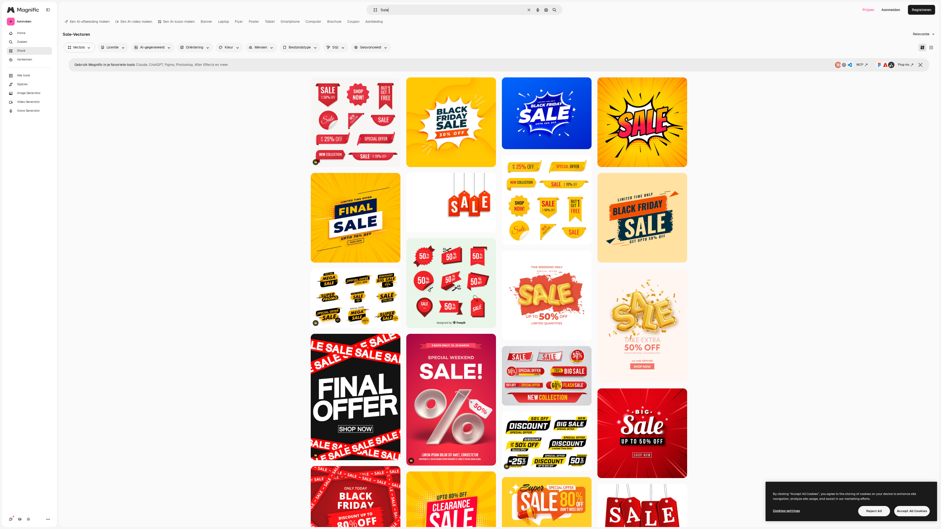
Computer (313, 21)
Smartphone (290, 21)
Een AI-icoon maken (179, 21)
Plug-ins (903, 65)
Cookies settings (786, 511)
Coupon (353, 21)
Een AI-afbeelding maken (90, 21)
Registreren (921, 10)
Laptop (223, 21)
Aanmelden (890, 10)
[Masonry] (922, 47)
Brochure (334, 21)
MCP (859, 65)
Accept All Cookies (912, 511)
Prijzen (868, 10)
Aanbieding (374, 21)
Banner (206, 21)
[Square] (931, 47)
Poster (254, 21)
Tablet (270, 21)
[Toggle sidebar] (48, 10)
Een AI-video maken (136, 21)
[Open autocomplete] (373, 10)
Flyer (239, 21)
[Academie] (20, 519)
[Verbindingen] (11, 519)
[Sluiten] (920, 65)
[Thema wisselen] (28, 519)
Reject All (874, 511)
